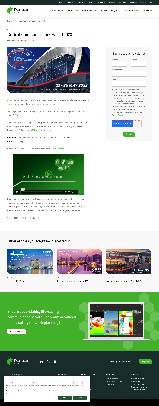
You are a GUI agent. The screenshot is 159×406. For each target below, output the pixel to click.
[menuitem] (57, 11)
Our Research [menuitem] (86, 390)
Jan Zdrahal (34, 130)
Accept (65, 397)
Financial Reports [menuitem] (137, 384)
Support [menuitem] (110, 374)
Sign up (145, 361)
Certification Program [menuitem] (114, 381)
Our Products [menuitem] (63, 374)
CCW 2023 (12, 100)
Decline (80, 397)
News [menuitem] (83, 381)
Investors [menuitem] (135, 374)
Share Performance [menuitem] (138, 390)
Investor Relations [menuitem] (137, 378)
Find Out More (16, 331)
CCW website (58, 149)
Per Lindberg (66, 126)
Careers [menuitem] (84, 387)
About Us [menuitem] (84, 378)
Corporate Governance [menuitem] (139, 387)
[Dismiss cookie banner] (86, 379)
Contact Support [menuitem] (112, 378)
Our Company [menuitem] (88, 374)
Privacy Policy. (117, 115)
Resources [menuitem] (110, 384)
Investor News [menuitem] (136, 381)
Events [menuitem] (83, 384)
